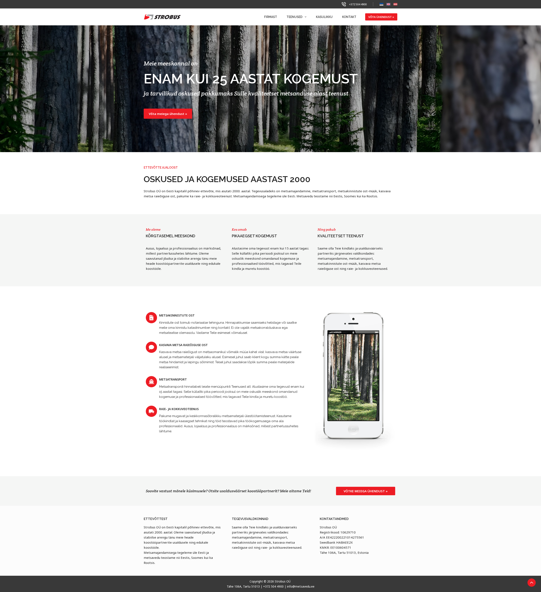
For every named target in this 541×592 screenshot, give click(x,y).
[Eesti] (381, 4)
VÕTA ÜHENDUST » (381, 17)
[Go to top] (531, 582)
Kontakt (349, 17)
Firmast (270, 17)
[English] (388, 4)
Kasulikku (324, 17)
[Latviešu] (395, 4)
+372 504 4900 (358, 4)
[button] (168, 114)
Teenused (294, 17)
